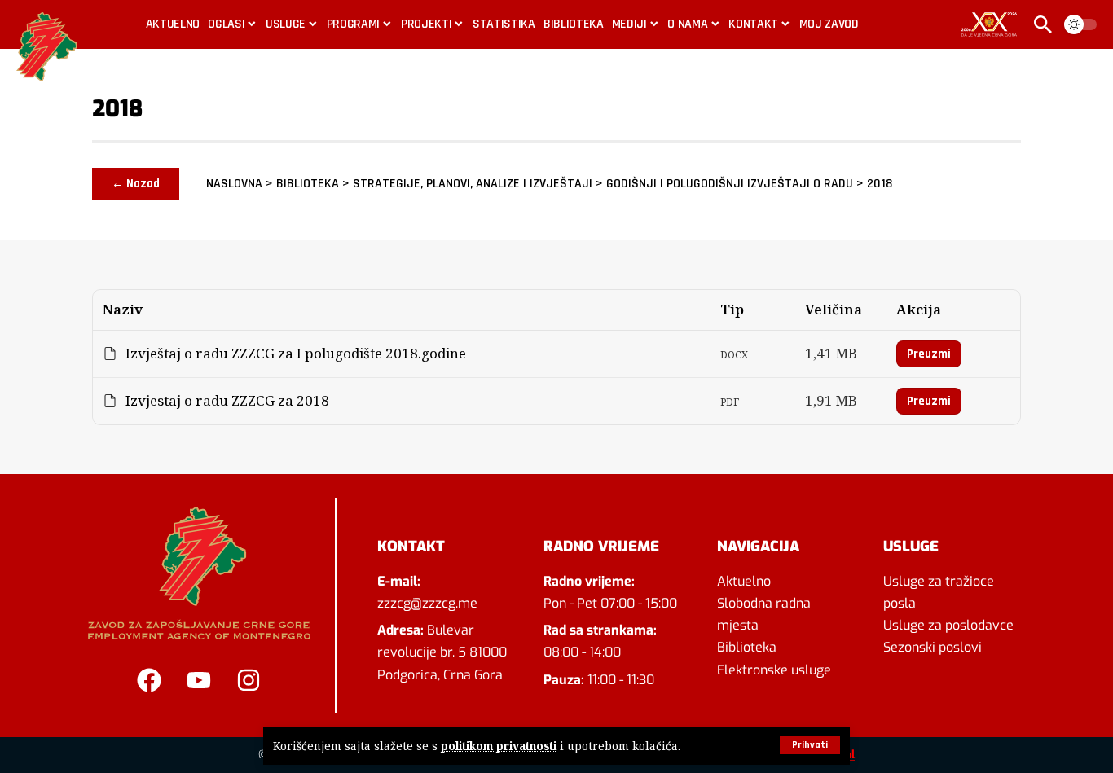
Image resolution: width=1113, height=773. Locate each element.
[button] (810, 745)
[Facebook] (149, 680)
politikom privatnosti (498, 745)
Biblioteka (307, 183)
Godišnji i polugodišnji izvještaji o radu (729, 183)
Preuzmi (929, 354)
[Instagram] (248, 680)
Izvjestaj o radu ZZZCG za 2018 (227, 401)
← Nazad (136, 183)
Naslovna (234, 183)
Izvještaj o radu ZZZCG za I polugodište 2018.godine (295, 353)
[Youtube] (198, 680)
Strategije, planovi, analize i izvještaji (472, 183)
